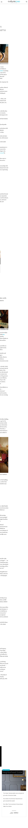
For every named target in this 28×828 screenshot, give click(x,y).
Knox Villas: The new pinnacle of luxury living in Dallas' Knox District (13, 805)
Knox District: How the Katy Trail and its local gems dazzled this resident (12, 800)
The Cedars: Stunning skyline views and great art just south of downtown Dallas (13, 794)
